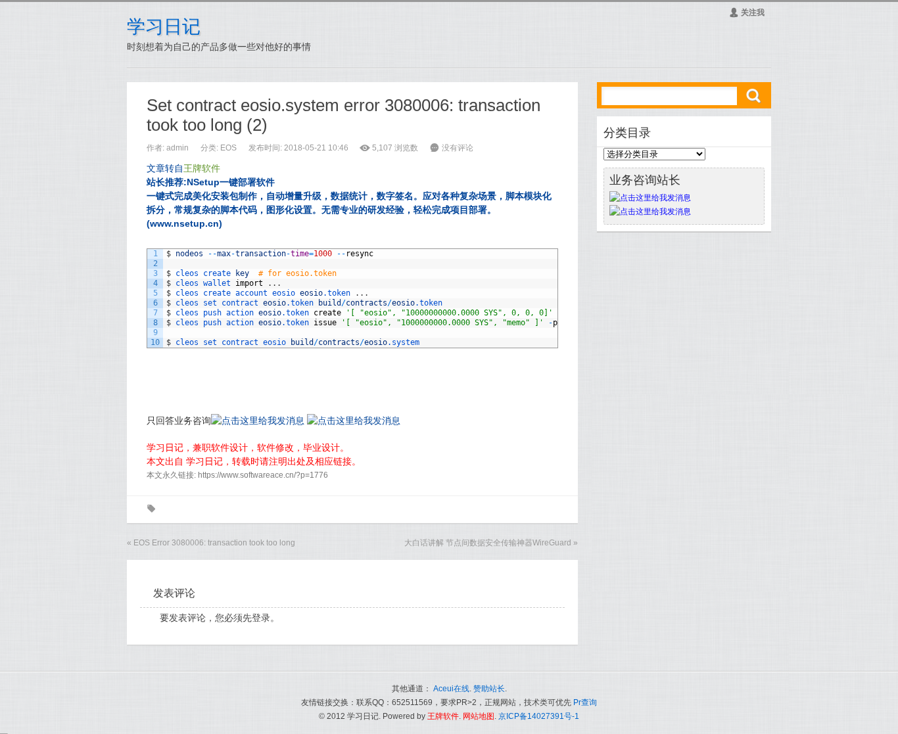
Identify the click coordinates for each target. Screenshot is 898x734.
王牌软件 (443, 716)
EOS (228, 147)
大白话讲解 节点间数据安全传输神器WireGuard (487, 542)
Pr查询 (585, 702)
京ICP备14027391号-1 (538, 716)
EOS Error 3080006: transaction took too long (214, 542)
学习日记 (164, 26)
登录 (261, 617)
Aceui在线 (451, 688)
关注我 (747, 12)
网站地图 (478, 716)
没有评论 (457, 147)
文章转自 (183, 168)
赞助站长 (489, 688)
